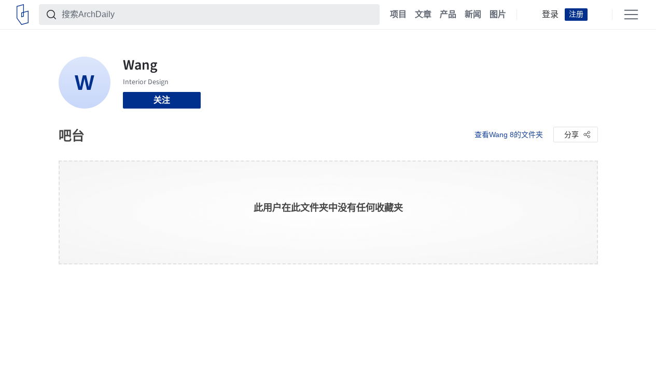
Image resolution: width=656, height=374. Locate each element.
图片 (498, 14)
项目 (398, 14)
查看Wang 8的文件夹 (508, 134)
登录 (550, 14)
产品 (448, 14)
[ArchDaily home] (23, 14)
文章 (423, 14)
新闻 (473, 14)
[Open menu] (631, 14)
